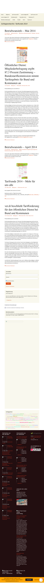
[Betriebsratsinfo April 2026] (4, 438)
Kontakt (18, 19)
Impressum (30, 19)
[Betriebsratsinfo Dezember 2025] (4, 478)
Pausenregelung (14, 413)
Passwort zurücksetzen (10, 286)
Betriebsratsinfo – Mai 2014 (20, 30)
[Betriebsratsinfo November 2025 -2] (4, 490)
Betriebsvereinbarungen (5, 19)
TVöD (8, 34)
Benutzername (8, 273)
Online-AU (9, 454)
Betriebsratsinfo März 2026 (10, 446)
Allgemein (8, 14)
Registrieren (9, 300)
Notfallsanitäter (21, 420)
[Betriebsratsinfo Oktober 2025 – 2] (4, 512)
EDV (14, 150)
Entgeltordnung (22, 413)
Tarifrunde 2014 (24, 85)
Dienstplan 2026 (9, 463)
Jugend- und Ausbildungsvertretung (22, 416)
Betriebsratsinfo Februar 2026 (9, 457)
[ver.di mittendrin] (21, 502)
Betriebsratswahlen (27, 33)
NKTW (33, 425)
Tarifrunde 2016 (33, 416)
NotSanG (30, 413)
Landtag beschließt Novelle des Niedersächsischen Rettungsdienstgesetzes (21, 476)
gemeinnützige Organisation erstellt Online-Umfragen (36, 437)
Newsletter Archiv (23, 17)
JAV (30, 416)
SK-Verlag (19, 573)
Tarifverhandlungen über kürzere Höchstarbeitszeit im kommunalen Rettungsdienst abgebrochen (21, 466)
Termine (9, 428)
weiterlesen (20, 444)
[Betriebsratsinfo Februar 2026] (4, 459)
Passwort (7, 277)
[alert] (22, 307)
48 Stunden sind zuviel (15, 420)
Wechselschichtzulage (9, 413)
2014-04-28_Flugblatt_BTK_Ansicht (25, 137)
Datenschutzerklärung (38, 579)
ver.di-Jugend (25, 420)
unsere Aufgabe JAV (5, 17)
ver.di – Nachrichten (7, 573)
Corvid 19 (27, 413)
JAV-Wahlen (26, 425)
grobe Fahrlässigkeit (10, 416)
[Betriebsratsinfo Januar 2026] (4, 469)
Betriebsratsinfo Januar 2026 (9, 468)
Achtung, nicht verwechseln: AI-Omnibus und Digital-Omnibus (21, 517)
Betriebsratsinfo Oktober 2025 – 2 (9, 511)
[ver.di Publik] (36, 449)
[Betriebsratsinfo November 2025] (4, 501)
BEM (21, 149)
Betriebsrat (22, 33)
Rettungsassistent (13, 428)
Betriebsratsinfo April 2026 (10, 437)
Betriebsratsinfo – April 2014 (21, 147)
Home (2, 14)
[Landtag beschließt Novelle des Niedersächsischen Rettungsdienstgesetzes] (18, 480)
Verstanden (29, 579)
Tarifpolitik (33, 33)
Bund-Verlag (19, 513)
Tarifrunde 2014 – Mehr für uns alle (20, 183)
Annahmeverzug (23, 425)
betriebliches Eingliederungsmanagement (29, 149)
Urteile (14, 19)
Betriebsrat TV (31, 17)
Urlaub (29, 215)
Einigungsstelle (8, 422)
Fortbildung (18, 413)
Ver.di (11, 34)
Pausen (25, 413)
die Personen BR (15, 14)
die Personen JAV (34, 14)
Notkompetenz (17, 422)
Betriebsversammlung (19, 417)
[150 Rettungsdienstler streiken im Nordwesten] (18, 451)
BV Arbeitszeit (18, 425)
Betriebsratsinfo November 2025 (10, 500)
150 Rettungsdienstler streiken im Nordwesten (21, 448)
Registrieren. (31, 38)
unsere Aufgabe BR (24, 14)
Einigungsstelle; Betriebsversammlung (5, 465)
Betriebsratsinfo (14, 17)
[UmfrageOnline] (36, 433)
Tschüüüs (3, 443)
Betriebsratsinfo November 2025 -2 (10, 488)
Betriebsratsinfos (17, 426)
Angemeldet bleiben (10, 280)
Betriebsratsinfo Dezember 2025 (10, 477)
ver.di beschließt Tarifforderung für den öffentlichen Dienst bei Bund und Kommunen (22, 209)
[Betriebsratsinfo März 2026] (4, 447)
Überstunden (30, 425)
